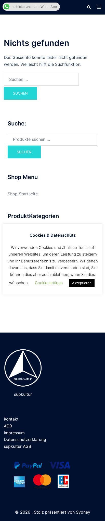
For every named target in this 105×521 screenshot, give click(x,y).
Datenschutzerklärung (25, 439)
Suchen (24, 152)
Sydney (83, 512)
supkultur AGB (17, 446)
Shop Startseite (23, 193)
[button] (89, 7)
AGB (8, 425)
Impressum (14, 432)
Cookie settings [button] (49, 282)
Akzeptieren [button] (81, 283)
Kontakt (11, 419)
